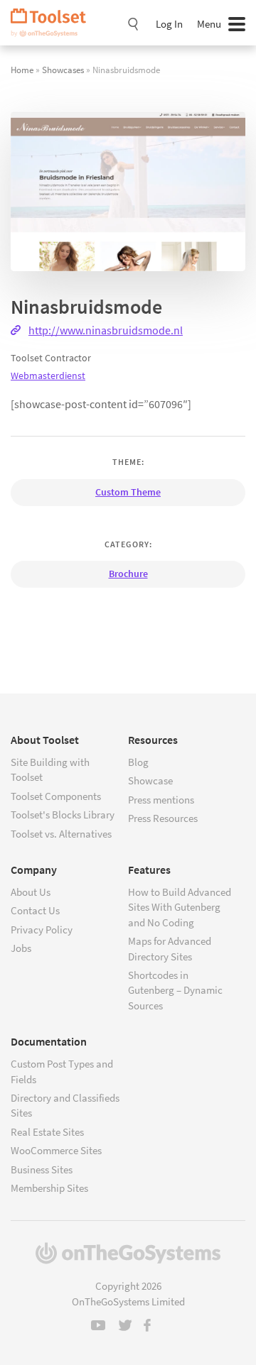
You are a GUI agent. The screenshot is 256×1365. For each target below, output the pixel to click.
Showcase (150, 780)
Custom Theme (128, 492)
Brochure (128, 573)
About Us (30, 892)
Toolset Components (56, 796)
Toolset (53, 23)
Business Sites (42, 1169)
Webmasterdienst (48, 375)
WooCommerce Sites (56, 1150)
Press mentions (161, 799)
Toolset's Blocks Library (62, 814)
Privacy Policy (42, 929)
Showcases (63, 69)
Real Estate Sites (47, 1132)
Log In (169, 24)
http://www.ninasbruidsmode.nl (105, 330)
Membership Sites (49, 1188)
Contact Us (35, 910)
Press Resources (163, 818)
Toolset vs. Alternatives (61, 833)
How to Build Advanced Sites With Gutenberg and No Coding (179, 907)
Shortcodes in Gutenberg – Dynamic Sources (175, 990)
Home (22, 69)
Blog (138, 762)
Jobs (21, 948)
